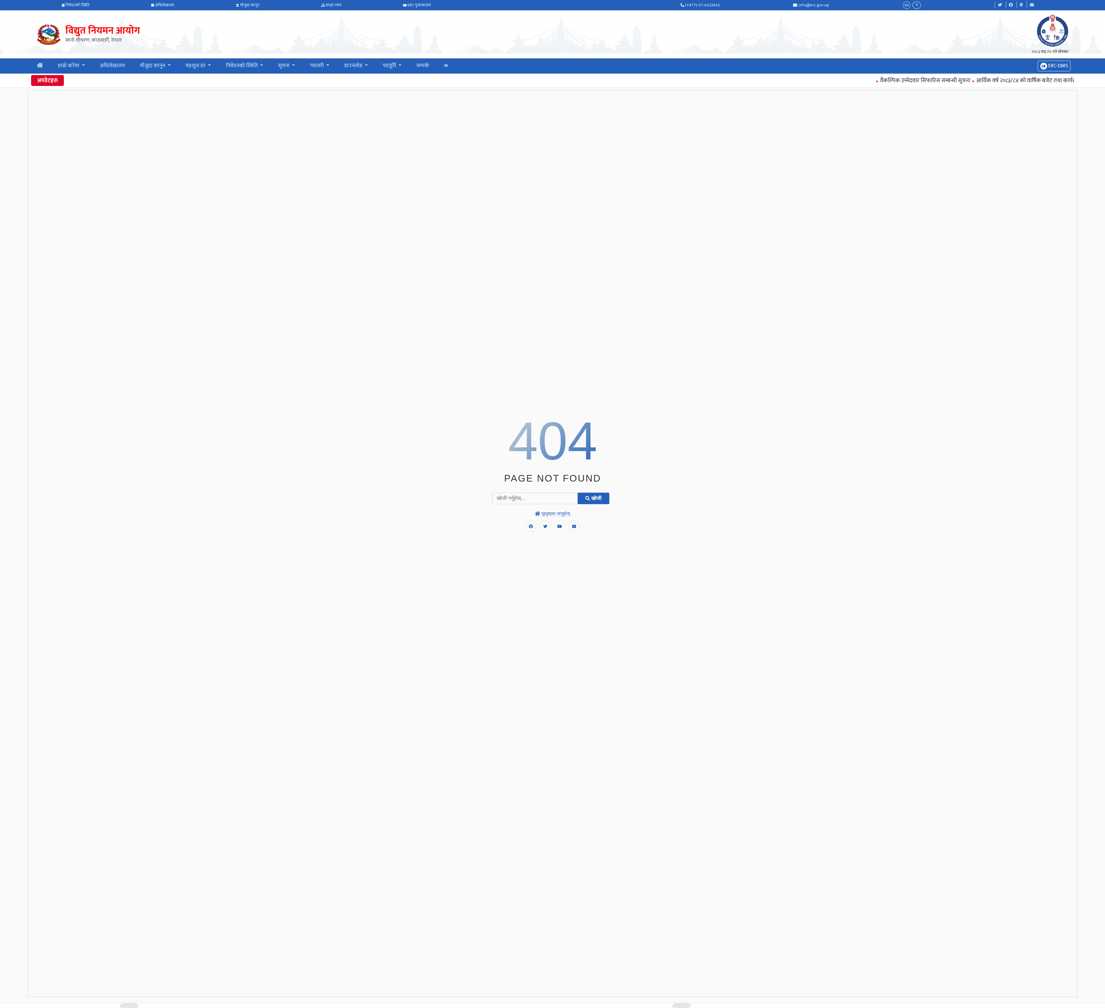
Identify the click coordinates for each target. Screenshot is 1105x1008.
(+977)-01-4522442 (702, 5)
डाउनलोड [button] (353, 65)
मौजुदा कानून (250, 5)
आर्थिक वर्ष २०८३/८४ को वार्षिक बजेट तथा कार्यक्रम (997, 80)
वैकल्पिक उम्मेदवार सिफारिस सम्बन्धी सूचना (894, 80)
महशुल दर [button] (196, 65)
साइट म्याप (334, 5)
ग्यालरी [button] (317, 65)
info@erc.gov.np (814, 5)
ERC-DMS (1057, 66)
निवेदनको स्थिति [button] (242, 65)
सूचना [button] (284, 65)
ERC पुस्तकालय (419, 5)
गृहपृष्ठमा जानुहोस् (555, 513)
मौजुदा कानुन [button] (153, 65)
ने (917, 5)
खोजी (595, 498)
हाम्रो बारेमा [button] (69, 65)
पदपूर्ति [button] (390, 65)
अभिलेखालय (164, 5)
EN (907, 5)
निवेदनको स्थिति (77, 5)
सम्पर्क (422, 65)
